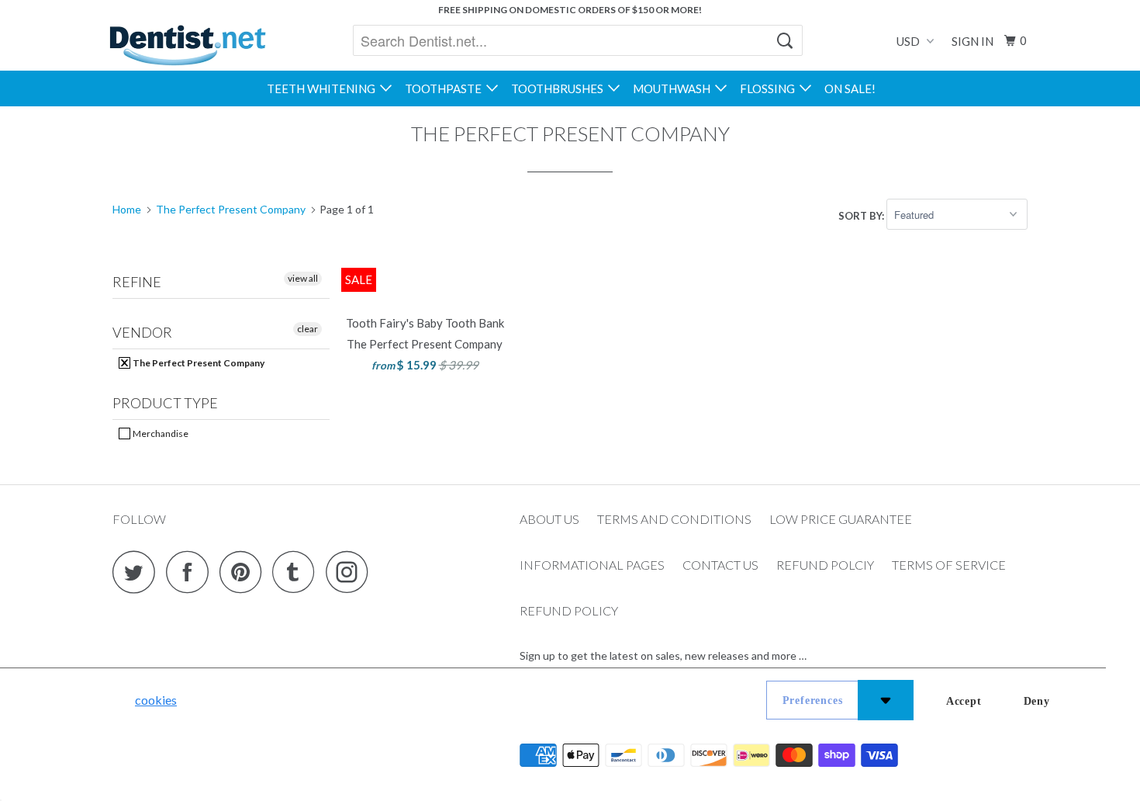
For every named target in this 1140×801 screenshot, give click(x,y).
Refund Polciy (825, 564)
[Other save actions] (886, 700)
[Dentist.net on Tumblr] (297, 571)
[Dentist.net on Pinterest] (244, 571)
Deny (1037, 701)
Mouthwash (674, 88)
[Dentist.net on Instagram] (351, 571)
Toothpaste (445, 88)
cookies (156, 699)
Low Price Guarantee (840, 518)
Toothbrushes (559, 88)
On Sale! (850, 88)
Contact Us (720, 564)
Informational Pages (592, 564)
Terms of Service (949, 564)
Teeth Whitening (323, 88)
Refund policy (569, 610)
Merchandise (159, 433)
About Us (549, 518)
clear (307, 329)
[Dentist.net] (187, 45)
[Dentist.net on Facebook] (191, 571)
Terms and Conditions (674, 518)
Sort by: (862, 215)
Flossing (770, 88)
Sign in (972, 41)
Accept (964, 701)
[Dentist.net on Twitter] (138, 571)
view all (303, 278)
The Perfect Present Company (197, 363)
